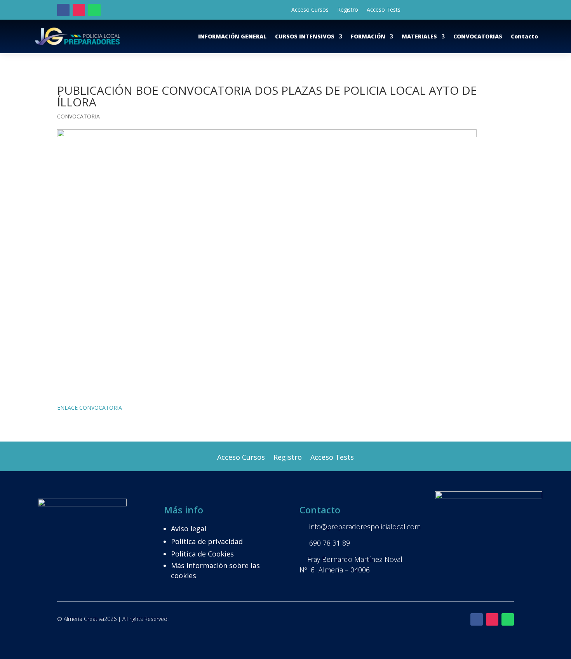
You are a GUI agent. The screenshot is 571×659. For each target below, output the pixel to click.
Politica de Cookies (202, 553)
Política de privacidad (207, 541)
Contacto (524, 36)
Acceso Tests (383, 10)
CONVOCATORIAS (477, 36)
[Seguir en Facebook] (63, 10)
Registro (347, 10)
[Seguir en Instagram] (79, 10)
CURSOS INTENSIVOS (304, 36)
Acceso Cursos (310, 10)
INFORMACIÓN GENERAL (232, 36)
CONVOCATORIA (78, 116)
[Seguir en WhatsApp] (94, 10)
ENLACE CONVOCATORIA (89, 407)
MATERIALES (419, 36)
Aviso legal (188, 528)
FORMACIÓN (368, 36)
